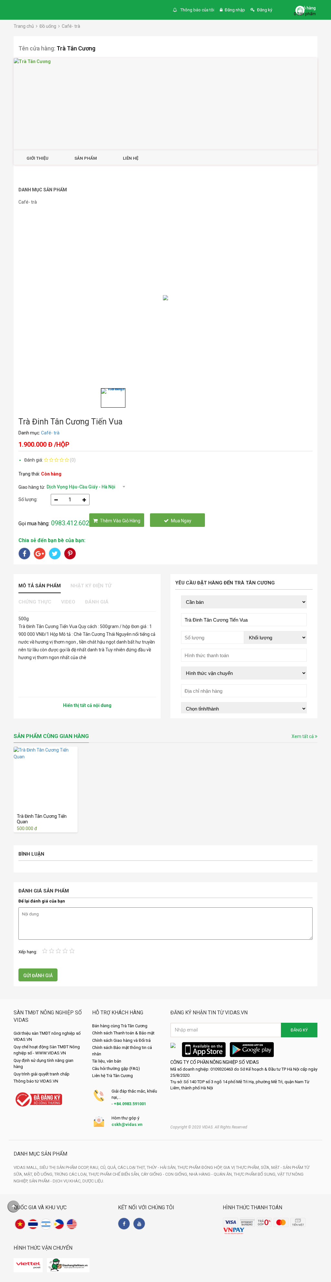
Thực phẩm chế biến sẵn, (115, 1174)
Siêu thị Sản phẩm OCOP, (64, 1167)
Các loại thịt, (132, 1167)
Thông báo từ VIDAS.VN (36, 1081)
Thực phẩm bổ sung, (255, 1174)
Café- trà (71, 26)
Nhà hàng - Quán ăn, (211, 1174)
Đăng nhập (235, 9)
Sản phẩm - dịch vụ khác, (55, 1181)
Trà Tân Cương (76, 48)
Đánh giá (97, 602)
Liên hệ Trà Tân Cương (112, 1075)
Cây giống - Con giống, (165, 1174)
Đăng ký (264, 9)
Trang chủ (24, 26)
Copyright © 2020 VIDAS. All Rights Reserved (208, 1127)
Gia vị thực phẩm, (242, 1167)
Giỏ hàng (307, 7)
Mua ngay (181, 520)
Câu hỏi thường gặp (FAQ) (116, 1068)
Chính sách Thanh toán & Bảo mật (123, 1033)
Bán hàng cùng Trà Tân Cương (119, 1025)
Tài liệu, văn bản (106, 1061)
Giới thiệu (37, 158)
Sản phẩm (85, 158)
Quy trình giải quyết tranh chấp (41, 1074)
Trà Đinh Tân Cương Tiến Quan (42, 819)
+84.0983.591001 (130, 1103)
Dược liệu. (93, 1181)
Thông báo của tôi (196, 9)
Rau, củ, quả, (104, 1167)
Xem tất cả (303, 736)
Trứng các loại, (71, 1174)
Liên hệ (130, 158)
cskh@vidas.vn (127, 1124)
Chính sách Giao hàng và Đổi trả (121, 1040)
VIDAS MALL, (26, 1167)
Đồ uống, (44, 1174)
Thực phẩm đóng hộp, (200, 1167)
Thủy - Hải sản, (162, 1167)
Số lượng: (27, 499)
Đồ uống (47, 26)
